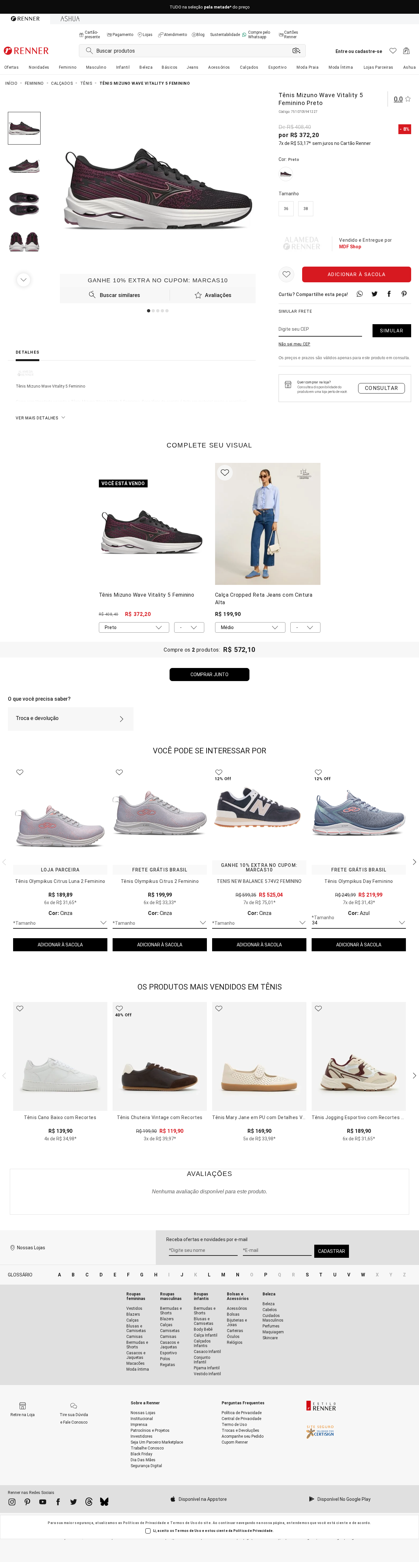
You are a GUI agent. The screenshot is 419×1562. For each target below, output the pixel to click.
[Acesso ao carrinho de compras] (406, 52)
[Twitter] (73, 1503)
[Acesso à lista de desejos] (393, 52)
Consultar (381, 388)
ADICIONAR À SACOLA (60, 944)
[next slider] (3, 861)
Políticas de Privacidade (144, 1523)
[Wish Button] (286, 274)
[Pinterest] (27, 1503)
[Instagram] (12, 1503)
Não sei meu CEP (294, 344)
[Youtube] (43, 1503)
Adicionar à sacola (357, 274)
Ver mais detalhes (37, 418)
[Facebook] (58, 1503)
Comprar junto (209, 674)
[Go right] (24, 280)
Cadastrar (331, 1251)
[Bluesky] (104, 1503)
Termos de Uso (183, 1523)
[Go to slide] (148, 310)
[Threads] (89, 1503)
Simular (392, 330)
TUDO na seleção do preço (210, 7)
